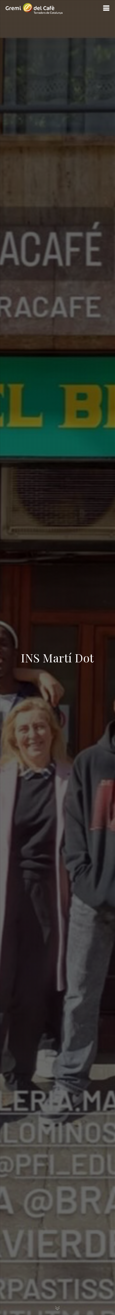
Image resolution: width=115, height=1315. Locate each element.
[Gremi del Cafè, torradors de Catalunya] (34, 8)
